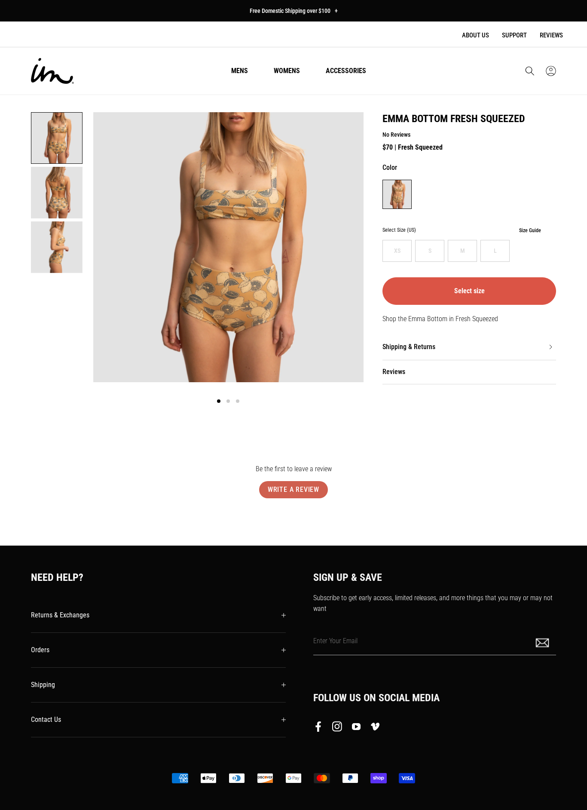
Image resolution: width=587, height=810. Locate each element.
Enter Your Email (335, 640)
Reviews (551, 35)
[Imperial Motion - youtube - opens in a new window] (356, 728)
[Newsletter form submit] (543, 642)
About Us (475, 35)
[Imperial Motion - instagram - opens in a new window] (337, 728)
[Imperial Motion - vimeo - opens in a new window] (375, 728)
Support (514, 35)
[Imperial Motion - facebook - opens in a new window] (320, 728)
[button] (529, 70)
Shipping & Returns (408, 347)
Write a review (293, 489)
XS (397, 250)
